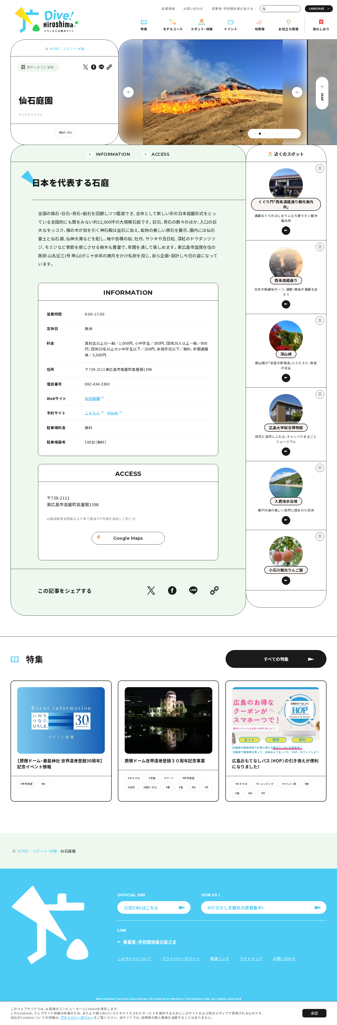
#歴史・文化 (65, 132)
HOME (54, 48)
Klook (112, 413)
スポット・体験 (74, 48)
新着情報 (168, 8)
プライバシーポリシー (77, 1017)
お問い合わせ (193, 8)
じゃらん (92, 413)
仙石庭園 (92, 398)
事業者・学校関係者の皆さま (233, 8)
